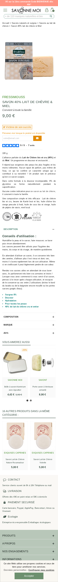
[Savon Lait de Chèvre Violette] (42, 435)
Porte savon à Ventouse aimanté (42, 388)
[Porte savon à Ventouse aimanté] (42, 363)
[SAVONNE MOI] (26, 10)
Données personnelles (15, 570)
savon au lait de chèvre (44, 191)
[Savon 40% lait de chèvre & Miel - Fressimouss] (29, 61)
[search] (51, 16)
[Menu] (5, 10)
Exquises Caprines (15, 453)
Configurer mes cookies (41, 570)
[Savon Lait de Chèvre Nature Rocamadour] (15, 435)
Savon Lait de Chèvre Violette (42, 461)
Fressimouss (13, 97)
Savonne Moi (15, 380)
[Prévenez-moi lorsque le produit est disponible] (37, 138)
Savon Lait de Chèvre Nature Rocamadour (15, 461)
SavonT (43, 380)
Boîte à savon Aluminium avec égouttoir (15, 388)
